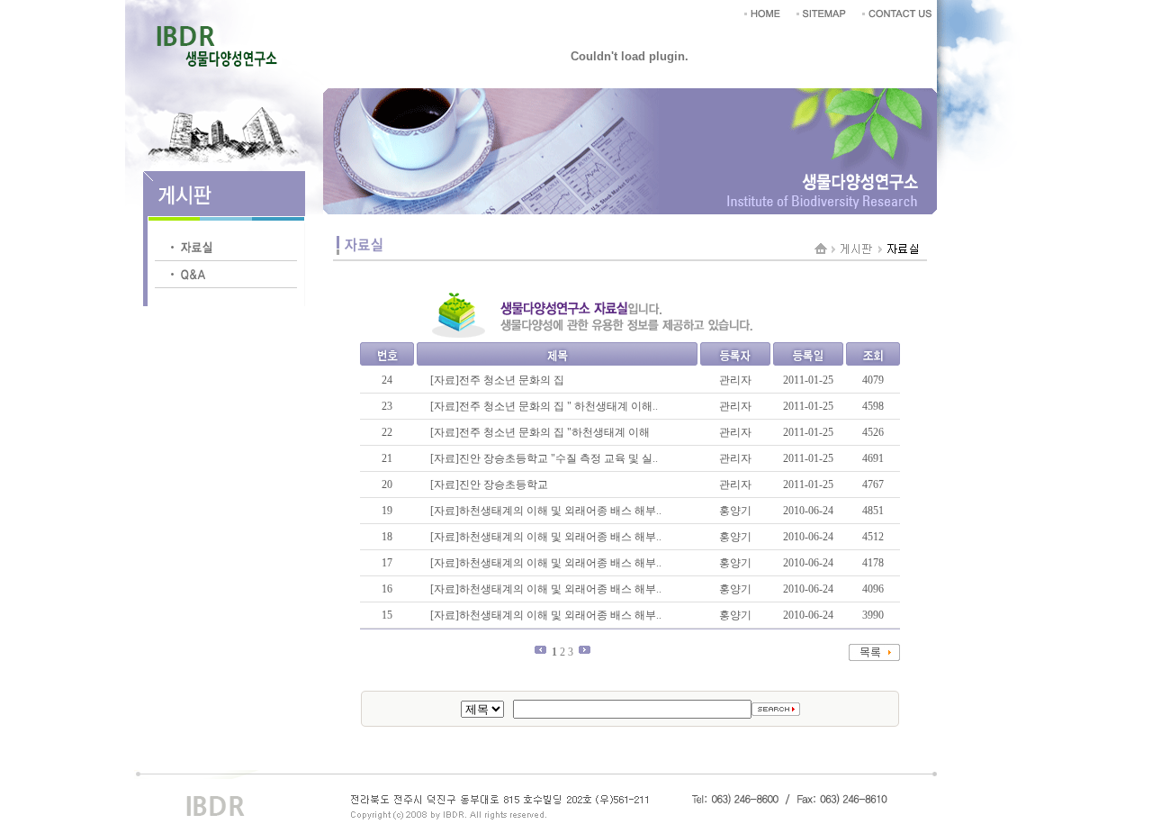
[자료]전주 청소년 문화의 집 (497, 380)
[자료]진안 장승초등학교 (489, 484)
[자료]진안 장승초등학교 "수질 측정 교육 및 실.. (544, 458)
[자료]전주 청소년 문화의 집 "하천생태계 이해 (540, 432)
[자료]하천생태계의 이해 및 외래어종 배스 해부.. (546, 510)
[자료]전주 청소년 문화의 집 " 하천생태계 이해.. (544, 406)
